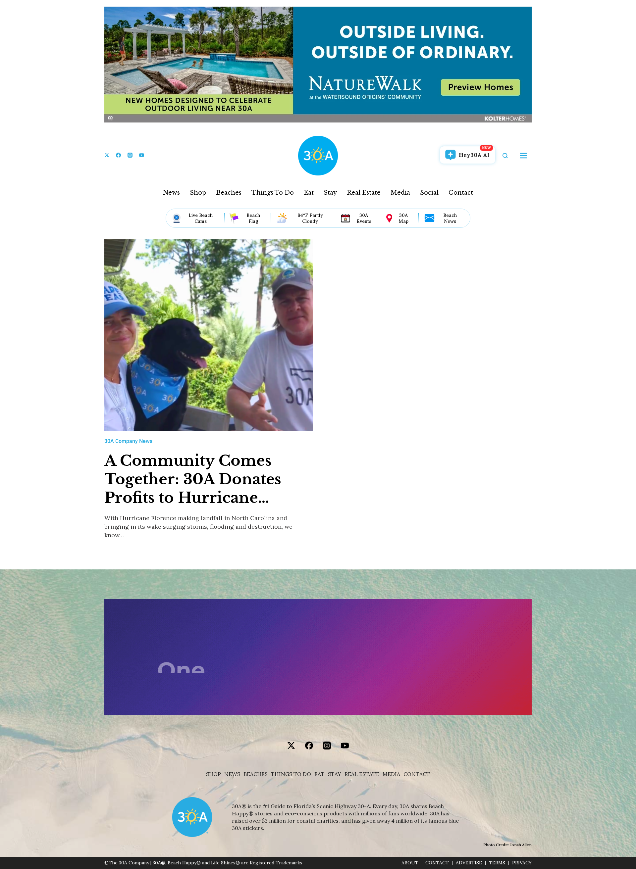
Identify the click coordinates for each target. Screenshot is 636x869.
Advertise (469, 863)
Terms (497, 863)
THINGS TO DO (291, 774)
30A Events (363, 218)
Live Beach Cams (200, 218)
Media (400, 192)
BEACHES (255, 774)
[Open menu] (523, 155)
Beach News (450, 218)
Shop (198, 192)
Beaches (228, 192)
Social (429, 192)
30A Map (403, 218)
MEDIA (391, 774)
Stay (330, 192)
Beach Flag (253, 218)
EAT (319, 774)
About (409, 863)
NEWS (232, 774)
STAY (334, 774)
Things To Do (272, 192)
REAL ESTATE (361, 774)
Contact (461, 192)
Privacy (522, 863)
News (171, 192)
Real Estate (364, 192)
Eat (309, 192)
